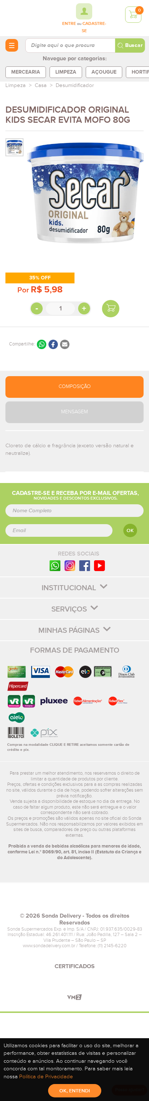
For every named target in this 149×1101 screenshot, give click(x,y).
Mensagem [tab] (74, 412)
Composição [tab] (75, 387)
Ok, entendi (74, 1091)
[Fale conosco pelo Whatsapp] (55, 565)
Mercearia (25, 72)
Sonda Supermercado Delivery (25, 18)
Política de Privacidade (46, 1076)
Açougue (103, 72)
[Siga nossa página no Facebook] (84, 565)
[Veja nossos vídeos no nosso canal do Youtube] (99, 565)
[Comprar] (110, 308)
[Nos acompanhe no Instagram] (69, 565)
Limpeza (65, 72)
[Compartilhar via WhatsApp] (41, 344)
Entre (69, 24)
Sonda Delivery (74, 901)
